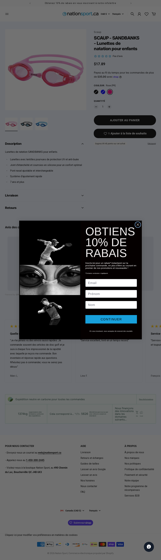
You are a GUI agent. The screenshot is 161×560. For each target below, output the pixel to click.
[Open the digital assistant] (149, 547)
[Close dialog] (138, 224)
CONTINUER (111, 319)
